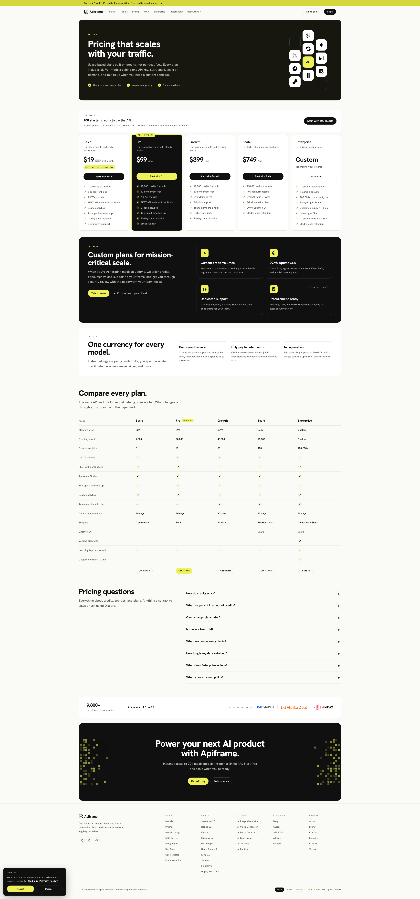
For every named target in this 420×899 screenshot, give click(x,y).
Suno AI (205, 860)
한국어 (289, 889)
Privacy (313, 843)
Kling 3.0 (205, 854)
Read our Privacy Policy (43, 880)
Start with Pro (157, 176)
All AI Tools (243, 843)
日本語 (299, 889)
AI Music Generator (247, 832)
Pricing (135, 11)
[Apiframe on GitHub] (89, 840)
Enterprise (159, 11)
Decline (48, 889)
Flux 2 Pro (206, 865)
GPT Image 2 (208, 843)
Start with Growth (209, 176)
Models (123, 11)
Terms (312, 849)
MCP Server (171, 837)
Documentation (173, 860)
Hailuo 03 (206, 826)
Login (330, 11)
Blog (275, 821)
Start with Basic (104, 176)
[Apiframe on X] (82, 840)
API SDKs (278, 832)
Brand (312, 826)
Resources (193, 11)
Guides (277, 826)
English (279, 889)
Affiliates (277, 837)
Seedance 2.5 (208, 821)
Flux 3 (204, 832)
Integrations (176, 11)
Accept (20, 889)
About (312, 821)
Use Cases (171, 849)
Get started (144, 570)
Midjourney (207, 837)
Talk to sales (312, 11)
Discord (277, 843)
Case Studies (172, 854)
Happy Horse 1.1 (210, 871)
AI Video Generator (247, 826)
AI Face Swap (244, 837)
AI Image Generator (247, 821)
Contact (313, 832)
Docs (112, 11)
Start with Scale (263, 176)
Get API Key (198, 781)
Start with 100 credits (320, 121)
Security (313, 837)
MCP (146, 11)
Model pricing (172, 832)
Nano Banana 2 (209, 849)
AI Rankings (243, 849)
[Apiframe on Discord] (97, 840)
